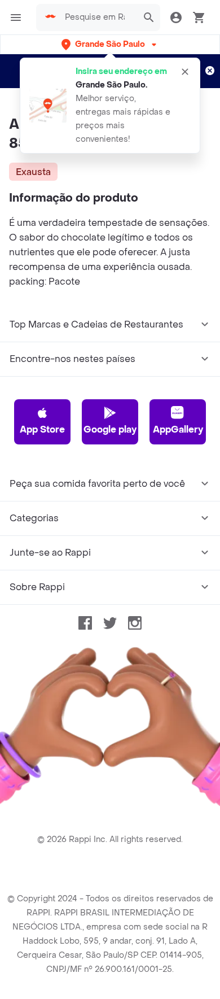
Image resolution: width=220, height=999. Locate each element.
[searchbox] (98, 17)
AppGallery (178, 429)
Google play (110, 429)
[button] (110, 44)
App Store (42, 429)
